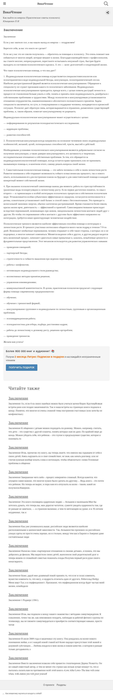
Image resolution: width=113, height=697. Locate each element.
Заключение (18, 398)
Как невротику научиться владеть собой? (23, 693)
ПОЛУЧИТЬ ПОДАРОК (21, 367)
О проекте (48, 685)
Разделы (61, 685)
